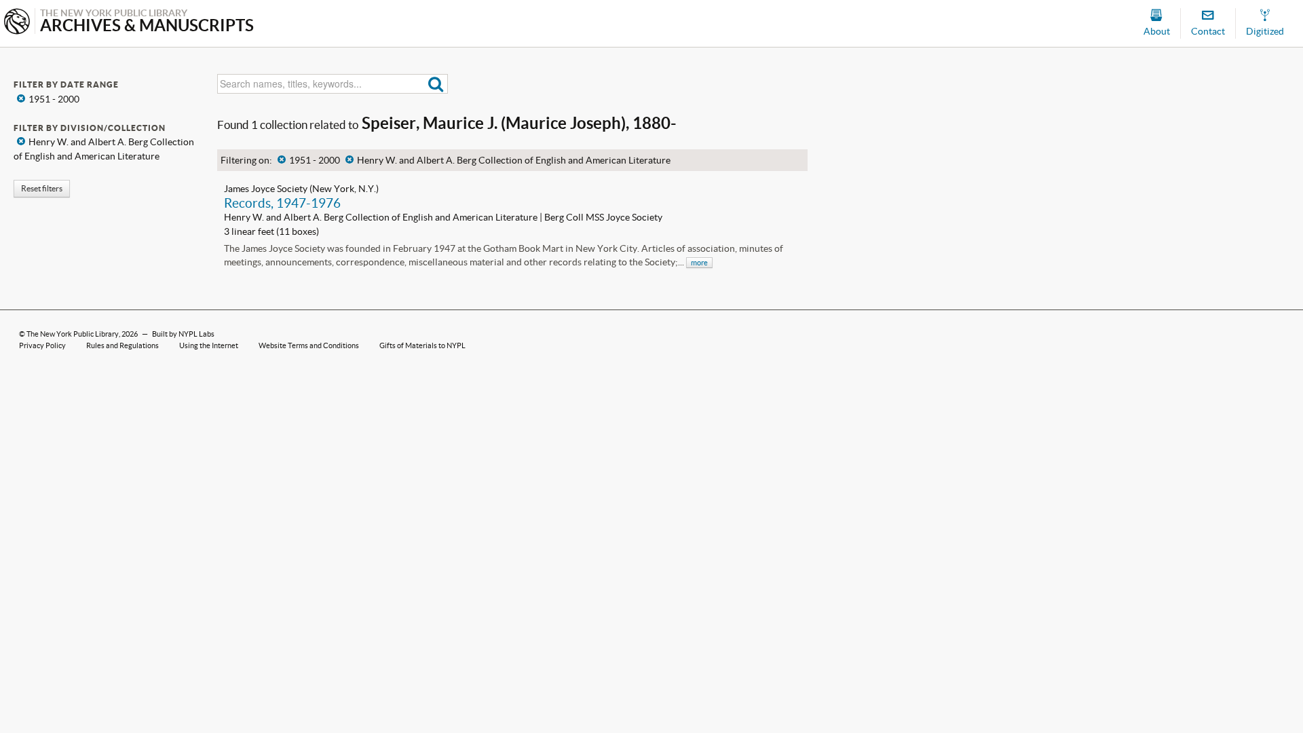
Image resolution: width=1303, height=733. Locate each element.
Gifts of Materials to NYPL (422, 345)
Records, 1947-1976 (282, 202)
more (699, 263)
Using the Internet (208, 345)
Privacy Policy (42, 345)
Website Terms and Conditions (309, 345)
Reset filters (41, 188)
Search (436, 84)
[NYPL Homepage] (17, 22)
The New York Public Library (72, 334)
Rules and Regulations (122, 345)
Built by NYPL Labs (183, 334)
